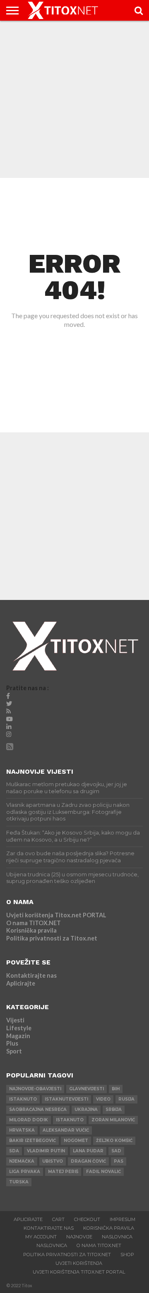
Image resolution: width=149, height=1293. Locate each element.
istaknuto (23, 1099)
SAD (116, 1151)
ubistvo (52, 1161)
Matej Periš (63, 1171)
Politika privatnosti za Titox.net (51, 938)
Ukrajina (86, 1109)
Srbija (114, 1109)
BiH (116, 1088)
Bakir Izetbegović (32, 1140)
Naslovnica (117, 1237)
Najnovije (79, 1237)
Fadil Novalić (103, 1171)
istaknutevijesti (66, 1099)
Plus (12, 1043)
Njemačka (21, 1161)
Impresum (122, 1219)
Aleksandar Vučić (66, 1130)
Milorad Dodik (28, 1120)
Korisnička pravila (31, 930)
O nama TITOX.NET (33, 922)
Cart (58, 1219)
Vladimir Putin (46, 1151)
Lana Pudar (88, 1151)
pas (118, 1161)
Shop (127, 1254)
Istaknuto (70, 1120)
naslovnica (51, 1245)
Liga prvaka (24, 1171)
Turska (19, 1182)
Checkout (87, 1219)
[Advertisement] (74, 99)
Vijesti (15, 1020)
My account (41, 1237)
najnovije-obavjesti (35, 1088)
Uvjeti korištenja (78, 1263)
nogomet (76, 1140)
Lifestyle (18, 1028)
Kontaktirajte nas (31, 975)
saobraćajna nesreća (38, 1109)
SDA (14, 1151)
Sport (14, 1051)
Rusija (126, 1099)
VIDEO (103, 1099)
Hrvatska (22, 1130)
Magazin (18, 1035)
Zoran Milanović (113, 1120)
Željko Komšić (114, 1140)
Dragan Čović (88, 1161)
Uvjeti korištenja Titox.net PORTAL (56, 915)
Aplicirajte (20, 983)
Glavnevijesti (86, 1088)
